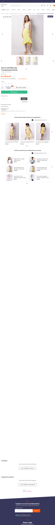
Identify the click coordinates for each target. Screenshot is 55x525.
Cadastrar (36, 510)
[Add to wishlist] (26, 69)
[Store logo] (4, 5)
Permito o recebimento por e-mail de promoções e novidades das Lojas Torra (24, 515)
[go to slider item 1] (27, 61)
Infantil (6, 13)
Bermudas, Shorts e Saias (29, 13)
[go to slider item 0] (20, 61)
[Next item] (53, 61)
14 (8, 83)
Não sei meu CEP (24, 101)
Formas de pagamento (22, 78)
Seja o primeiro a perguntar (27, 484)
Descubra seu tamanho (8, 88)
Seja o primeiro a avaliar (27, 468)
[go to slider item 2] (34, 61)
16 (11, 83)
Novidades (3, 9)
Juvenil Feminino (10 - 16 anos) (16, 13)
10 (2, 83)
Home (2, 13)
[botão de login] (50, 5)
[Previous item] (1, 61)
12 (5, 83)
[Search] (44, 5)
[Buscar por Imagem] (42, 5)
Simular (24, 98)
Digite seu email (19, 507)
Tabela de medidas (22, 87)
